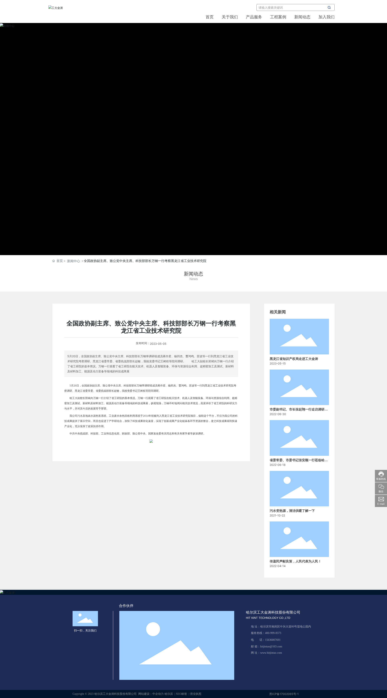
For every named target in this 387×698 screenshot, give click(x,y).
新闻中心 (73, 261)
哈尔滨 (168, 693)
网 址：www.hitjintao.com (266, 652)
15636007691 (273, 639)
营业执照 (195, 693)
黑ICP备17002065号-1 (284, 694)
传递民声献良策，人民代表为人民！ (295, 561)
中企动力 (158, 693)
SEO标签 (181, 693)
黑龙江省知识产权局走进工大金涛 (294, 358)
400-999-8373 (273, 633)
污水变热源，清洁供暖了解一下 (292, 510)
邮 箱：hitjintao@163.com (266, 646)
